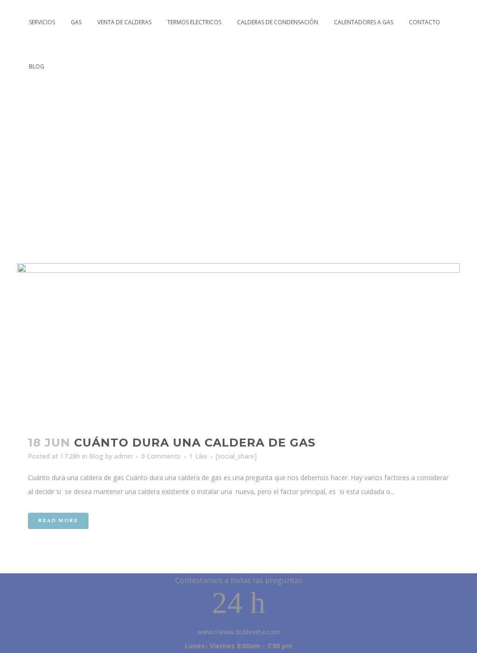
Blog (96, 456)
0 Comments (161, 456)
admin (123, 456)
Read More (58, 520)
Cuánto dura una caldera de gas (194, 442)
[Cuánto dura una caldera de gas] (238, 343)
